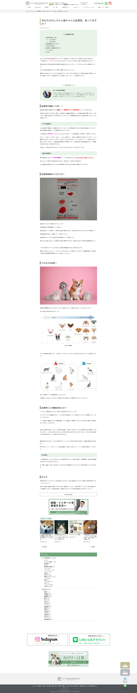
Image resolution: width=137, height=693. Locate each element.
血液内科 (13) (48, 614)
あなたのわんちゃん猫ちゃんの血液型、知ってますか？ (57, 11)
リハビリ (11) (48, 617)
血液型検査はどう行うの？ (52, 44)
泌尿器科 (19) (48, 595)
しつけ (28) (47, 578)
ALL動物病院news (39, 11)
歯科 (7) (46, 591)
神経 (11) (46, 609)
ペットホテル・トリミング (88, 7)
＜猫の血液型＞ (51, 41)
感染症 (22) (47, 616)
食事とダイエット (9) (49, 576)
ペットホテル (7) (48, 581)
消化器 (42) (47, 603)
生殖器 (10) (47, 611)
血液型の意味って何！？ (51, 37)
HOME (29, 7)
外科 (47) (46, 599)
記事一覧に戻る (68, 494)
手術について (76, 7)
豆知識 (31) (47, 563)
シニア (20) (47, 568)
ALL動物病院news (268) (49, 558)
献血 (44, 11)
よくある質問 (83, 4)
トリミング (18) (48, 584)
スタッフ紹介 (55, 7)
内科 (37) (46, 601)
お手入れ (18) (48, 575)
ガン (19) (46, 604)
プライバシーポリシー (64, 689)
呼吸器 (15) (47, 608)
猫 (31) (46, 565)
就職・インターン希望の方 (103, 7)
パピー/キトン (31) (49, 570)
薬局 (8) (46, 573)
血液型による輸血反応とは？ (53, 48)
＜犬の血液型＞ (51, 39)
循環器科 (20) (48, 596)
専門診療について (66, 7)
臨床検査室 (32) (48, 619)
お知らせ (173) (48, 586)
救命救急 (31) (48, 606)
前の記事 (44, 546)
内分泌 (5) (47, 613)
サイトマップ (65, 687)
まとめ (47, 52)
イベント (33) (47, 571)
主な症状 (49, 50)
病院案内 (47, 7)
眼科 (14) (46, 598)
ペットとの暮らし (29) (50, 561)
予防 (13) (46, 583)
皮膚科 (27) (47, 593)
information (38, 7)
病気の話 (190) (47, 589)
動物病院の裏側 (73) (49, 566)
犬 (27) (46, 560)
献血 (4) (46, 580)
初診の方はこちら (84, 2)
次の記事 (92, 546)
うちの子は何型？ (50, 46)
